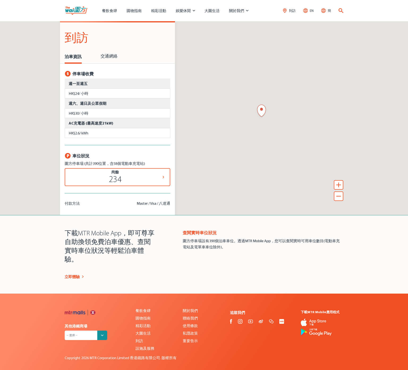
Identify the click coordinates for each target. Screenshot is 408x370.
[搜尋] (341, 10)
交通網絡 (109, 56)
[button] (261, 111)
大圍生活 (212, 10)
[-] (338, 196)
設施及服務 (145, 348)
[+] (338, 185)
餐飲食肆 (109, 10)
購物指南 (134, 10)
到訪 (139, 340)
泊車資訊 (73, 56)
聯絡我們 (190, 318)
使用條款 (190, 325)
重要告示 (190, 340)
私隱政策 (190, 333)
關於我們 (190, 310)
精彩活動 (158, 10)
